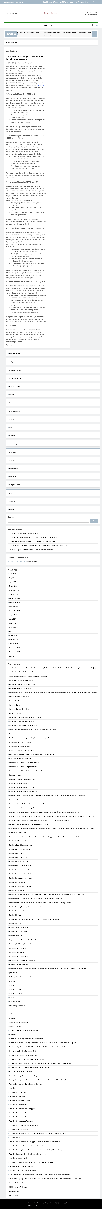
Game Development (15, 713)
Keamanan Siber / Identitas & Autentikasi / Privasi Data (27, 804)
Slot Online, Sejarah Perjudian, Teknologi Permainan (26, 1059)
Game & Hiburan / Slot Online (19, 709)
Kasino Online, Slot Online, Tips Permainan (23, 767)
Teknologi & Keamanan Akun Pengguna (22, 1109)
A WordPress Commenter (18, 562)
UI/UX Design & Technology (18, 1187)
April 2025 (12, 631)
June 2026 (12, 574)
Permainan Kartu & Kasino (17, 948)
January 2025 (13, 644)
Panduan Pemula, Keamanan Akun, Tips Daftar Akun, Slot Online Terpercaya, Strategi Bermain (40, 903)
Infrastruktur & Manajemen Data (19, 746)
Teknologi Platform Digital (18, 1158)
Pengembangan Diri (15, 936)
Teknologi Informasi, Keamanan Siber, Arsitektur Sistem (27, 1146)
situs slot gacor (14, 386)
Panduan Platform (15, 915)
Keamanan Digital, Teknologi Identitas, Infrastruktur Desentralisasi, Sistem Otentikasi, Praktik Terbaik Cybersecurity (47, 796)
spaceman (12, 477)
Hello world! (33, 562)
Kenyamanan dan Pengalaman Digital (21, 808)
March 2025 (13, 635)
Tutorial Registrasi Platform (18, 1183)
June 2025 (12, 623)
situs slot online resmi (16, 1010)
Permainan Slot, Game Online (19, 956)
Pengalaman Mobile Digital (18, 931)
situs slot (41, 85)
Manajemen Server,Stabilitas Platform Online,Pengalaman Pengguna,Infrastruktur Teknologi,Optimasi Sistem (45, 837)
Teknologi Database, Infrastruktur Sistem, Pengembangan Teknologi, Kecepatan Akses (38, 1133)
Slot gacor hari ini (15, 378)
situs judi (12, 981)
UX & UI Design (14, 1195)
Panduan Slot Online (16, 923)
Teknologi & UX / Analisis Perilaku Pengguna (24, 1125)
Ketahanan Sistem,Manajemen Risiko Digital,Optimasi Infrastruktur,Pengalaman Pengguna (39, 820)
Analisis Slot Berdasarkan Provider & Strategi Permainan (28, 676)
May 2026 (12, 578)
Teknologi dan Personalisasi (18, 1129)
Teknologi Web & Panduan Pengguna (21, 1166)
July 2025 (12, 619)
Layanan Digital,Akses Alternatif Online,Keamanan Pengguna (29, 824)
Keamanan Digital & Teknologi (19, 783)
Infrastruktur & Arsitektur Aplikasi (20, 742)
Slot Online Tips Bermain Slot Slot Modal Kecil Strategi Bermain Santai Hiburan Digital (37, 1047)
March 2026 (13, 586)
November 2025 (14, 602)
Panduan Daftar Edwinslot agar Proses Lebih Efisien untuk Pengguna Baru (34, 537)
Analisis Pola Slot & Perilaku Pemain (21, 672)
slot (10, 427)
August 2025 (13, 615)
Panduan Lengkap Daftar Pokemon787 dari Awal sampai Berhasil (31, 550)
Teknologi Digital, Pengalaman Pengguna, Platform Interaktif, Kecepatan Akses (35, 1142)
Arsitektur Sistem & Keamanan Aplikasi (22, 684)
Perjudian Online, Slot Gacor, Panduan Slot (23, 940)
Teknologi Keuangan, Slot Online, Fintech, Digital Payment (28, 1154)
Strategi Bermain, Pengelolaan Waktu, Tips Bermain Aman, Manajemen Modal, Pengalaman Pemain (42, 1080)
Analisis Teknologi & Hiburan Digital (21, 680)
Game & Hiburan (14, 705)
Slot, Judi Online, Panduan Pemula (20, 1072)
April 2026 (12, 582)
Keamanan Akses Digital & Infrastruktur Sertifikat (25, 771)
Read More (9, 345)
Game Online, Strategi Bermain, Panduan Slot (24, 725)
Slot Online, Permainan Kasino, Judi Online (23, 1055)
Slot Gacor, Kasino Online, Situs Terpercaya (23, 1030)
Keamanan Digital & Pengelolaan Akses (22, 779)
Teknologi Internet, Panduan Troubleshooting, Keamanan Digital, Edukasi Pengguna (36, 1150)
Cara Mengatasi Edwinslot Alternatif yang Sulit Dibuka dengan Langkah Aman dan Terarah (61, 2)
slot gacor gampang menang (18, 1022)
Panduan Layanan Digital (17, 882)
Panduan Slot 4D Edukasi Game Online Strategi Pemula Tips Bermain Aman (34, 919)
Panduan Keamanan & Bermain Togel (21, 874)
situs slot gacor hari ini (17, 1006)
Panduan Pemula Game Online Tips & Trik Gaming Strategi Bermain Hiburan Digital (36, 899)
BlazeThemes (32, 1205)
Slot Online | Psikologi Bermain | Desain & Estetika (26, 1039)
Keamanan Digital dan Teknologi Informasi (23, 791)
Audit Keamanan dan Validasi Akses (21, 688)
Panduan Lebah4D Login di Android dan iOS (24, 533)
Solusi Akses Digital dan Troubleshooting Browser (26, 1076)
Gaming (11, 734)
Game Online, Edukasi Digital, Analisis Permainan (25, 717)
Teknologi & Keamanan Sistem (19, 1117)
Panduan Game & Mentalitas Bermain (21, 870)
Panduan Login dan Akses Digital (20, 886)
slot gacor (12, 362)
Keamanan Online (15, 800)
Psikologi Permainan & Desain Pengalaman (23, 977)
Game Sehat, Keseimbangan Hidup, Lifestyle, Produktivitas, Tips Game (32, 730)
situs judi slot (13, 985)
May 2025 (12, 627)
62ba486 (11, 63)
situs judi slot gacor (16, 989)
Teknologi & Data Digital (17, 1096)
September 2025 (14, 611)
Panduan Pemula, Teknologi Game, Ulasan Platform (26, 907)
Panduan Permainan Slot (17, 911)
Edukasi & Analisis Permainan (19, 697)
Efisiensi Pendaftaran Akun (18, 701)
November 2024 (14, 652)
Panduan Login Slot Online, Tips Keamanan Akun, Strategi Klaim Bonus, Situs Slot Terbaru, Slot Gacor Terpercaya (46, 894)
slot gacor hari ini (15, 370)
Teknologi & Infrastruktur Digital (19, 1100)
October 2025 (13, 607)
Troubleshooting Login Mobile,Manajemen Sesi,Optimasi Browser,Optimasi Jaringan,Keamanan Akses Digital (45, 1179)
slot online (12, 1035)
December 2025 (14, 598)
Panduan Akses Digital (16, 853)
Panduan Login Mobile (16, 890)
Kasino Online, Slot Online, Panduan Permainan (24, 763)
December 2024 (14, 648)
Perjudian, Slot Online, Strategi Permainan (23, 944)
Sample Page (49, 25)
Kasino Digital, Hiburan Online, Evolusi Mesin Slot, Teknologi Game (31, 754)
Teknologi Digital (15, 1137)
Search (11, 517)
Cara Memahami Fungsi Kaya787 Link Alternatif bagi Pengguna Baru (54, 33)
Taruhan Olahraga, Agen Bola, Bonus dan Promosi (25, 1084)
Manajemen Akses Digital (17, 833)
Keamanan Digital (15, 775)
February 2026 (14, 590)
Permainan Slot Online (16, 952)
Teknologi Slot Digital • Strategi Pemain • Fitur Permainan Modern (31, 1162)
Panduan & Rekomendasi (17, 841)
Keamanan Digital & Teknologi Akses (21, 787)
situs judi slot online (16, 993)
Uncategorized (14, 1191)
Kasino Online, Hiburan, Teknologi (20, 758)
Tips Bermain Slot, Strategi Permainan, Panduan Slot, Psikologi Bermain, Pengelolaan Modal (39, 1175)
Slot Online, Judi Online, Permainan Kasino (23, 1051)
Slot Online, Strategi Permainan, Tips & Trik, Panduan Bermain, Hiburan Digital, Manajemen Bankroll (42, 1063)
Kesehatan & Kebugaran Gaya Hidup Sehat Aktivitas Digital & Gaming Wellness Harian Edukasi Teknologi (44, 812)
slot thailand (13, 468)
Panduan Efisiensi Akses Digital (19, 861)
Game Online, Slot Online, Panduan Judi (22, 721)
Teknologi (12, 1088)
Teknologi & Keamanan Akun (18, 1105)
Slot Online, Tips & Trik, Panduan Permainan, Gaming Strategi (29, 1067)
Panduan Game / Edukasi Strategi (20, 866)
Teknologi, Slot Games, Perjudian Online (22, 1171)
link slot (12, 395)
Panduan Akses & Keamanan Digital (21, 845)
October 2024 (13, 656)
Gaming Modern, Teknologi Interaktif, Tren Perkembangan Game (30, 738)
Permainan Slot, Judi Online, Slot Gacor (22, 960)
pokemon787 (13, 973)
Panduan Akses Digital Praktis (19, 857)
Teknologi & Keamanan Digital (19, 1113)
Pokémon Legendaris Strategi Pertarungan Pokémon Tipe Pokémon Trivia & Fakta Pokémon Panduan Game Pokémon (48, 969)
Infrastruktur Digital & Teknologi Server (22, 750)
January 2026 (13, 594)
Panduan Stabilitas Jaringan (18, 927)
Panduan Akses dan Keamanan (19, 849)
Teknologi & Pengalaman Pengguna (21, 1121)
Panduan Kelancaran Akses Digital (20, 878)
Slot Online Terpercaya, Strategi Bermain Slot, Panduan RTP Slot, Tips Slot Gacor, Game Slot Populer (42, 1043)
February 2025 (14, 640)
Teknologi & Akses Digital (17, 1092)
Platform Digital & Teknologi (18, 964)
